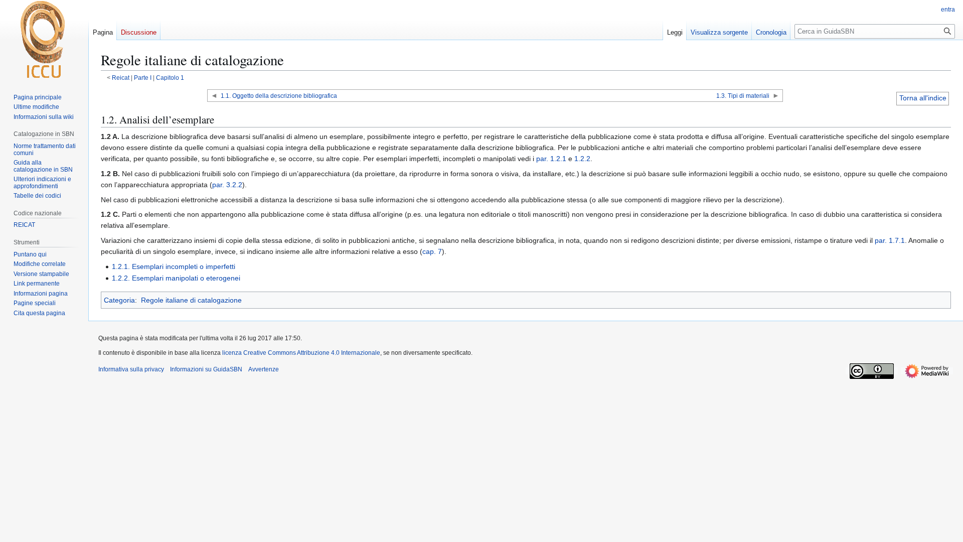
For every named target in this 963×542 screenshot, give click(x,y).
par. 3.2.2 (227, 185)
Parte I (142, 77)
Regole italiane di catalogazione (191, 300)
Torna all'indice (922, 98)
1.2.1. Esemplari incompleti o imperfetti (173, 266)
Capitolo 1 (170, 77)
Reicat (120, 77)
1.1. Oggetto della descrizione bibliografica (279, 95)
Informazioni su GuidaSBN (206, 369)
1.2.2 (582, 159)
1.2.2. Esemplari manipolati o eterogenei (176, 278)
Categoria (119, 300)
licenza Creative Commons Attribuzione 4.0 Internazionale (301, 352)
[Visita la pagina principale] (44, 40)
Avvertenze (263, 369)
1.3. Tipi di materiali (742, 95)
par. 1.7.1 (890, 240)
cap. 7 (432, 251)
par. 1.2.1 (551, 159)
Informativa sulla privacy (131, 369)
